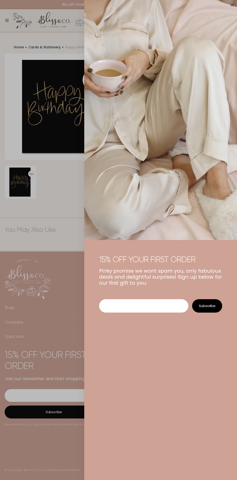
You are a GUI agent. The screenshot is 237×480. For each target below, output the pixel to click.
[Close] (232, 5)
